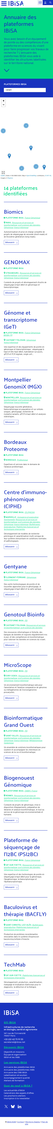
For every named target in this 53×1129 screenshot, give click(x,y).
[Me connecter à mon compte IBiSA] (45, 4)
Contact (20, 1122)
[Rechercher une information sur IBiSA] (50, 4)
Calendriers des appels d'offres (19, 1093)
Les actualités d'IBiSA (14, 1090)
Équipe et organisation (15, 1054)
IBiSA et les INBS (12, 1057)
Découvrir (10, 242)
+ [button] (3, 100)
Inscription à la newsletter (17, 1098)
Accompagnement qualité (17, 1078)
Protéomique (22, 460)
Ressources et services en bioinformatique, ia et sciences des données (22, 224)
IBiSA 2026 (11, 1122)
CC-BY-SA (48, 175)
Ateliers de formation (14, 1080)
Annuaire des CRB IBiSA (15, 1072)
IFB (26, 621)
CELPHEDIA (30, 512)
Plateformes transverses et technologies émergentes (21, 528)
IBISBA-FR (7, 335)
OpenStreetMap (32, 175)
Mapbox (10, 178)
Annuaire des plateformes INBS (19, 1070)
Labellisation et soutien (15, 1075)
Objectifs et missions (14, 1052)
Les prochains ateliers (14, 1096)
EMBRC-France (31, 791)
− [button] (3, 104)
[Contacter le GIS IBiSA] (40, 4)
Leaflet (3, 175)
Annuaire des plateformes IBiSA (19, 1067)
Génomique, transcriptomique (16, 228)
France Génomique (32, 218)
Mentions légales (32, 1122)
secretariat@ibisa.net (14, 1042)
